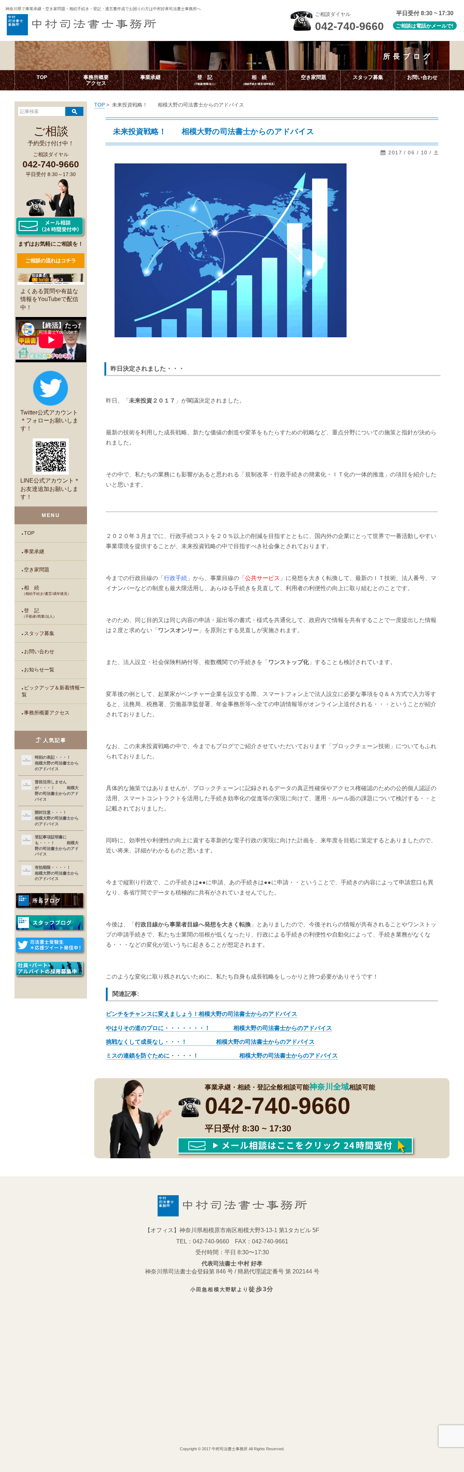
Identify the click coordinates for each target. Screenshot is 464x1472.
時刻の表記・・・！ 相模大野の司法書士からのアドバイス (57, 763)
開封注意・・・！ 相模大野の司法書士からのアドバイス (57, 818)
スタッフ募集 (39, 633)
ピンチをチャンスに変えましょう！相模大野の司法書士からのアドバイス (201, 1014)
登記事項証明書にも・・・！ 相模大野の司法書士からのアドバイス (57, 845)
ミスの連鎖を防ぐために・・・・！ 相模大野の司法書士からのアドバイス (222, 1055)
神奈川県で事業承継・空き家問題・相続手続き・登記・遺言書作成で (103, 9)
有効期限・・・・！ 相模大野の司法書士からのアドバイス (57, 873)
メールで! (442, 26)
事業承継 (34, 551)
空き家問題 (36, 569)
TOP (29, 533)
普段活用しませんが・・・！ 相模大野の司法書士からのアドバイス (57, 790)
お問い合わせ (39, 651)
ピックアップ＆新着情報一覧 (53, 691)
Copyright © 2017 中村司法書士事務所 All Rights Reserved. (232, 1449)
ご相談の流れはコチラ (50, 260)
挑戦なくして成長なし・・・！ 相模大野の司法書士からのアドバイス (210, 1042)
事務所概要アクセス (47, 713)
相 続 (46, 590)
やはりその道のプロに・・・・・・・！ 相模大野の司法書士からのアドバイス (219, 1028)
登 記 (39, 613)
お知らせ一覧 (39, 669)
